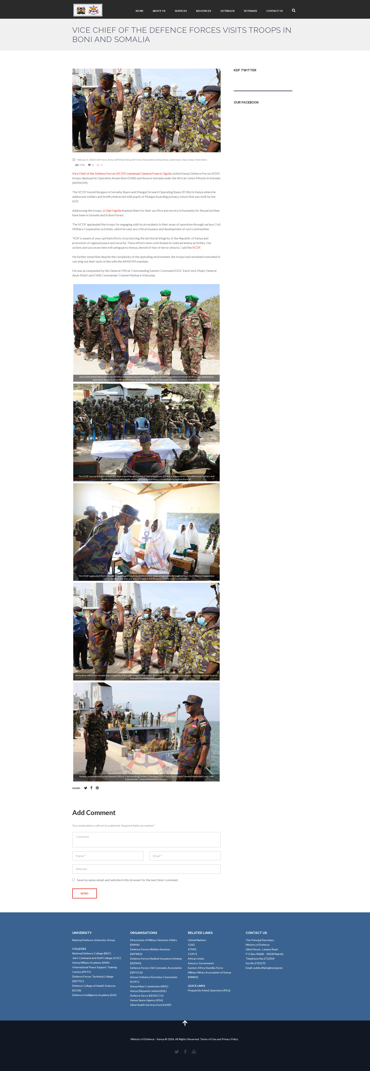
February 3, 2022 (85, 159)
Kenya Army (149, 159)
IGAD (191, 944)
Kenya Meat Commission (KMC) (149, 986)
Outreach (227, 10)
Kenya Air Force (133, 159)
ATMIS (192, 949)
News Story (201, 159)
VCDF (196, 247)
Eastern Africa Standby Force (205, 967)
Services (181, 10)
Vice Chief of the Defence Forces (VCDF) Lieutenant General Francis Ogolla (122, 173)
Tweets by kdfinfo (245, 79)
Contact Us (274, 10)
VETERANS (250, 10)
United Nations (197, 940)
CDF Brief (119, 159)
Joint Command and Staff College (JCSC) (96, 958)
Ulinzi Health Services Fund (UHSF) (150, 1004)
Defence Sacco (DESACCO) (146, 995)
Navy (184, 159)
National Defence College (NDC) (91, 953)
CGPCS (192, 954)
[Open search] (294, 10)
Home (139, 10)
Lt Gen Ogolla (112, 210)
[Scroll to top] (185, 1022)
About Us (159, 10)
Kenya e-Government (201, 963)
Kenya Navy (162, 159)
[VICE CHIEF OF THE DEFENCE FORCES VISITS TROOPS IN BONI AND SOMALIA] (146, 110)
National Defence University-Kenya (93, 940)
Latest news (175, 159)
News (191, 159)
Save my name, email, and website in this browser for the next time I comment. (127, 880)
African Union (196, 958)
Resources (203, 10)
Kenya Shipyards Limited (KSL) (148, 991)
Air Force (102, 159)
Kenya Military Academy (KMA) (90, 962)
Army (110, 159)
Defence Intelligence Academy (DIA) (94, 995)
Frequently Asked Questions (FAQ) (209, 990)
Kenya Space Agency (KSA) (146, 1000)
